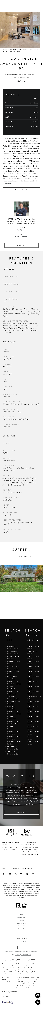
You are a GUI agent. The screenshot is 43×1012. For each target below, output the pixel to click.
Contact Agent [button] (21, 245)
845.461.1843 (22, 230)
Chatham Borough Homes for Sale (14, 741)
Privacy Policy (21, 941)
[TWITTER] (15, 873)
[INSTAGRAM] (27, 873)
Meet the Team (21, 917)
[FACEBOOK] (4, 873)
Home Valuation (21, 923)
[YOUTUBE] (21, 873)
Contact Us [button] (22, 812)
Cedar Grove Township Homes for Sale (13, 678)
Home (21, 914)
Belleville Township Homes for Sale (13, 708)
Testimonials (21, 926)
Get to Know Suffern (21, 556)
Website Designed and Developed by (21, 953)
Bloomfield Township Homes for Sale (13, 696)
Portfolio (21, 920)
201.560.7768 (7, 847)
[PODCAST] (33, 873)
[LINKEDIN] (9, 873)
